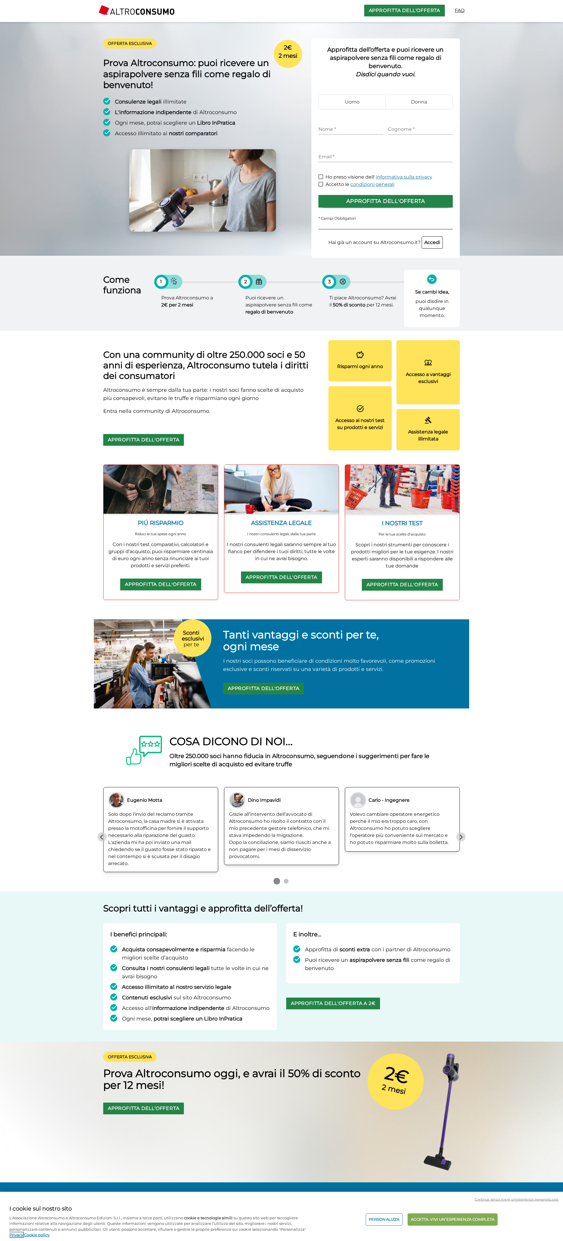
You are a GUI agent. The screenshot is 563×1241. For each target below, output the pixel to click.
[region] (281, 1216)
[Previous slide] (102, 837)
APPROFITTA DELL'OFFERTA (404, 10)
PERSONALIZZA (384, 1219)
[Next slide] (461, 837)
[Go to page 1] (277, 881)
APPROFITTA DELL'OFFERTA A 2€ (333, 1003)
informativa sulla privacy (404, 177)
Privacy (16, 1234)
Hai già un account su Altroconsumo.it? (384, 242)
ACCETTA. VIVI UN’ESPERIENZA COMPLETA (452, 1219)
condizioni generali (372, 184)
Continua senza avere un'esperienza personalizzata (517, 1199)
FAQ (459, 10)
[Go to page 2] (286, 881)
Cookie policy (37, 1234)
